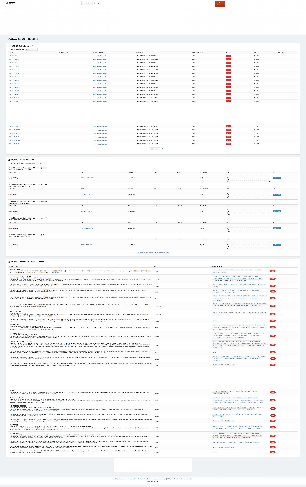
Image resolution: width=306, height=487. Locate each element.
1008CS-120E (29, 410)
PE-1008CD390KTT (218, 428)
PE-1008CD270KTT (245, 426)
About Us (192, 479)
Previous (144, 149)
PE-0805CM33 (242, 402)
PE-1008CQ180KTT (218, 292)
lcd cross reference (253, 341)
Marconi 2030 (256, 435)
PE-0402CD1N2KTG (258, 400)
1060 (226, 428)
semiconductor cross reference (251, 433)
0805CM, (95, 279)
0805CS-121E (123, 328)
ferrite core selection (255, 278)
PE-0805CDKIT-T (135, 279)
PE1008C (232, 428)
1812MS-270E (263, 327)
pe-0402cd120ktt (240, 337)
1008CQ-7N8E (258, 270)
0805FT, (215, 333)
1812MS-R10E (254, 327)
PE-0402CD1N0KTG (245, 400)
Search (219, 5)
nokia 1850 (246, 437)
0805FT (226, 280)
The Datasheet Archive (11, 3)
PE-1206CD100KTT (228, 337)
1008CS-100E (124, 409)
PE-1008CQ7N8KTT (249, 296)
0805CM (234, 414)
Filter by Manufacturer (17, 49)
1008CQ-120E (261, 284)
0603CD (61, 279)
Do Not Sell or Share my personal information (152, 479)
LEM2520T (215, 435)
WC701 (215, 320)
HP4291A (215, 442)
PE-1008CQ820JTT (87, 228)
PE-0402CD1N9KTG (230, 402)
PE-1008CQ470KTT (243, 335)
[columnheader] (33, 52)
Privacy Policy (132, 479)
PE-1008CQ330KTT (255, 298)
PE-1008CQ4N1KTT (224, 290)
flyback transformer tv (231, 343)
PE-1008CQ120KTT (255, 290)
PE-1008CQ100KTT (243, 290)
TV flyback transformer (226, 341)
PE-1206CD (240, 428)
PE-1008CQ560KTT (255, 335)
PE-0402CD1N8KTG (218, 402)
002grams (249, 442)
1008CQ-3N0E (229, 270)
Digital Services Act (173, 479)
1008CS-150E (260, 407)
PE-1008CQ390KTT (218, 300)
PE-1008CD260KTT (218, 360)
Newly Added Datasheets (118, 479)
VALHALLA (235, 426)
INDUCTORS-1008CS (45, 409)
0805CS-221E (14, 329)
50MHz (57, 272)
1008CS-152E (222, 409)
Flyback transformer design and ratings (254, 343)
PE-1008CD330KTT (258, 426)
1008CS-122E (231, 409)
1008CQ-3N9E (239, 270)
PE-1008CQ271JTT (87, 194)
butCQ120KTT (235, 333)
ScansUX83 (216, 315)
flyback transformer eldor (255, 345)
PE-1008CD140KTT (261, 356)
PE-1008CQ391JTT (87, 211)
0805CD (71, 279)
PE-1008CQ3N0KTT (224, 296)
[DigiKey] (11, 178)
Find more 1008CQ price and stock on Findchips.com (153, 252)
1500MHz (33, 316)
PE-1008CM (248, 428)
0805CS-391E (46, 329)
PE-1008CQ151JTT (86, 245)
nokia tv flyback (225, 435)
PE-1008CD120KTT (249, 356)
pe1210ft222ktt (252, 402)
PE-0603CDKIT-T (124, 279)
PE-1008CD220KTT (255, 358)
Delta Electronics (101, 56)
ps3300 (215, 409)
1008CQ (215, 270)
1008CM (27, 280)
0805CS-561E (245, 327)
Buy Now (277, 178)
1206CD (221, 364)
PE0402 (232, 280)
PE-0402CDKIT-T (114, 279)
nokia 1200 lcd (217, 345)
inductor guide (241, 280)
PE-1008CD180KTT (230, 358)
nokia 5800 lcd (240, 341)
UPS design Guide (218, 348)
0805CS (55, 328)
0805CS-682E (229, 329)
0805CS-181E (144, 328)
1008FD (221, 333)
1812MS (215, 329)
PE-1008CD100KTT (236, 356)
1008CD (80, 279)
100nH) (71, 271)
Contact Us (184, 479)
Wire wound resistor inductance (234, 345)
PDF (228, 55)
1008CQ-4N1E (248, 270)
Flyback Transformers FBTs (241, 435)
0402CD (52, 279)
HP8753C (229, 442)
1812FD (227, 364)
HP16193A (222, 442)
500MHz (263, 313)
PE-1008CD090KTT (224, 356)
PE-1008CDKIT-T (146, 279)
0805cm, (237, 278)
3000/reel (257, 442)
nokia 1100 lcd (217, 343)
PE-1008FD (228, 426)
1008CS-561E (251, 409)
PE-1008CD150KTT (218, 358)
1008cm (244, 278)
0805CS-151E (133, 328)
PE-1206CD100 (217, 337)
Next (163, 149)
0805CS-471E (235, 327)
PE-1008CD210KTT (242, 358)
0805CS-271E (24, 329)
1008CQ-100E (216, 272)
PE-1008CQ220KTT (87, 178)
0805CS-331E (35, 329)
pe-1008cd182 (257, 428)
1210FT (227, 333)
